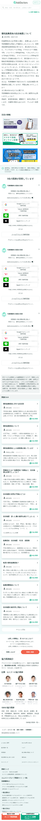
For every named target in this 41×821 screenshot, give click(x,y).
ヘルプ (23, 747)
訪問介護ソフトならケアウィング (10, 789)
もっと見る (20, 629)
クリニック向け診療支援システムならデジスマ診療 (14, 786)
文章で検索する (34, 12)
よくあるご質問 (5, 743)
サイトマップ (4, 762)
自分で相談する (25, 170)
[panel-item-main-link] (20, 411)
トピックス (5, 772)
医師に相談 (30, 652)
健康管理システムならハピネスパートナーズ (13, 800)
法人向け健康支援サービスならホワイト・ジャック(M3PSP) (17, 795)
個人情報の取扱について (28, 752)
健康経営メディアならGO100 (27, 797)
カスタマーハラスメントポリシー (30, 762)
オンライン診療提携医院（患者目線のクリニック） (14, 774)
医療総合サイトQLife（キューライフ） (11, 811)
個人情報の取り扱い (23, 191)
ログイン (36, 2)
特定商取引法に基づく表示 (8, 757)
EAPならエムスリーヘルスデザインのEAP (12, 805)
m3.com (10, 668)
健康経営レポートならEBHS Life (10, 797)
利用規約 (13, 191)
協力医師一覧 (4, 747)
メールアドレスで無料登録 (20, 234)
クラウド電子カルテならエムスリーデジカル (13, 784)
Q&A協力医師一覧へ (32, 722)
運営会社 (24, 757)
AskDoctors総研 (13, 772)
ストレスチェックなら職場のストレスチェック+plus (15, 802)
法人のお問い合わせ (27, 743)
